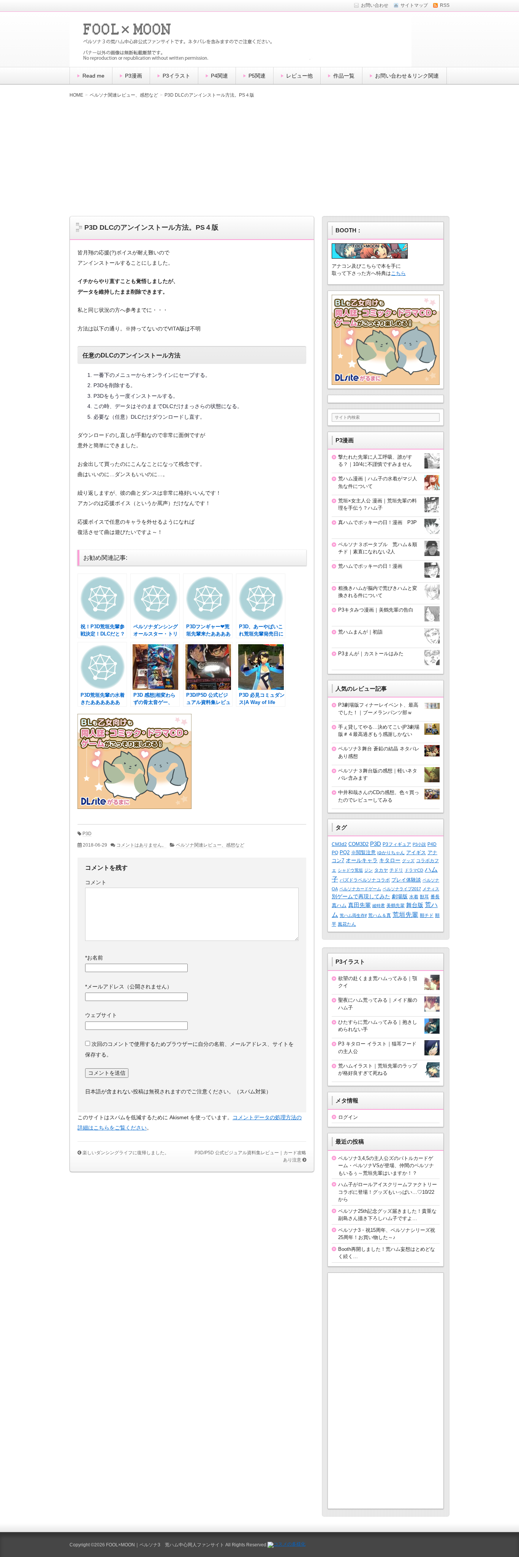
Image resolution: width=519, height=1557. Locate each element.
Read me (93, 76)
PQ (335, 852)
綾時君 (378, 905)
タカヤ (381, 869)
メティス (430, 889)
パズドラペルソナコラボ (365, 880)
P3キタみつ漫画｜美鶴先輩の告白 (375, 610)
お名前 (94, 958)
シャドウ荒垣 (350, 870)
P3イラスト (176, 76)
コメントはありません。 (141, 845)
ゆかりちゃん (391, 852)
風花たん (347, 923)
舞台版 (414, 905)
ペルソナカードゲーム (360, 889)
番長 (435, 896)
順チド (427, 915)
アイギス (416, 852)
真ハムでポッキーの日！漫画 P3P (377, 522)
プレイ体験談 (406, 880)
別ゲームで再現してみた (361, 896)
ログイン (348, 1117)
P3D (87, 833)
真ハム (339, 905)
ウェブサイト (101, 1015)
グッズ (408, 860)
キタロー (389, 860)
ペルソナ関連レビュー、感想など (210, 845)
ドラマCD (414, 870)
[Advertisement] (259, 157)
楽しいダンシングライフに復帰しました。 (125, 1152)
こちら (398, 273)
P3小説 (419, 844)
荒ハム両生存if (353, 915)
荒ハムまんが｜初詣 (360, 632)
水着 (413, 896)
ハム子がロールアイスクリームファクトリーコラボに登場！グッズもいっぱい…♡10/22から (387, 1192)
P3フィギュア (397, 844)
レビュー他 (299, 76)
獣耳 (424, 896)
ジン (368, 870)
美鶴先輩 (395, 905)
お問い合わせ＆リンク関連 (407, 76)
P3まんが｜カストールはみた (370, 653)
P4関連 (219, 76)
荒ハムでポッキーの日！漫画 (370, 566)
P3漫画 (133, 76)
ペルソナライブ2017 (402, 889)
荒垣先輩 (405, 914)
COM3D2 (358, 844)
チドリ (396, 870)
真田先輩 (359, 905)
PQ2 (345, 852)
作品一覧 (343, 76)
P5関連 (257, 76)
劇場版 (400, 896)
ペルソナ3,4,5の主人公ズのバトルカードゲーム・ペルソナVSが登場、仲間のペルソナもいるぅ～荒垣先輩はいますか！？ (386, 1165)
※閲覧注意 (363, 852)
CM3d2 (339, 844)
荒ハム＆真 (379, 915)
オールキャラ (362, 860)
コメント (95, 882)
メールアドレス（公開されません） (128, 986)
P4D (432, 844)
